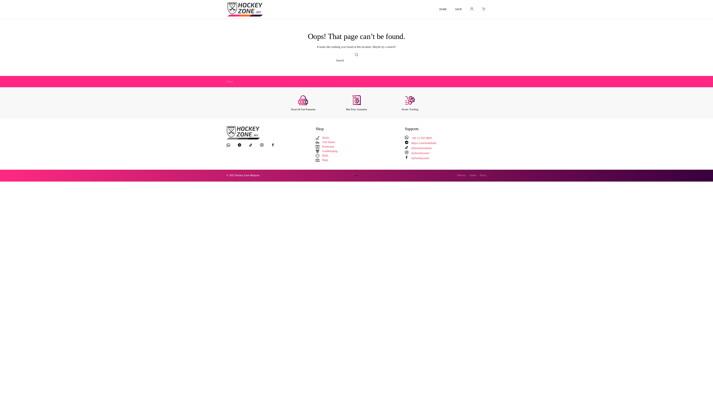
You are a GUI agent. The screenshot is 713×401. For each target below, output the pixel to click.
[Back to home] (246, 9)
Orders (472, 175)
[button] (356, 175)
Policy (483, 175)
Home (443, 9)
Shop (458, 9)
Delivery (461, 175)
